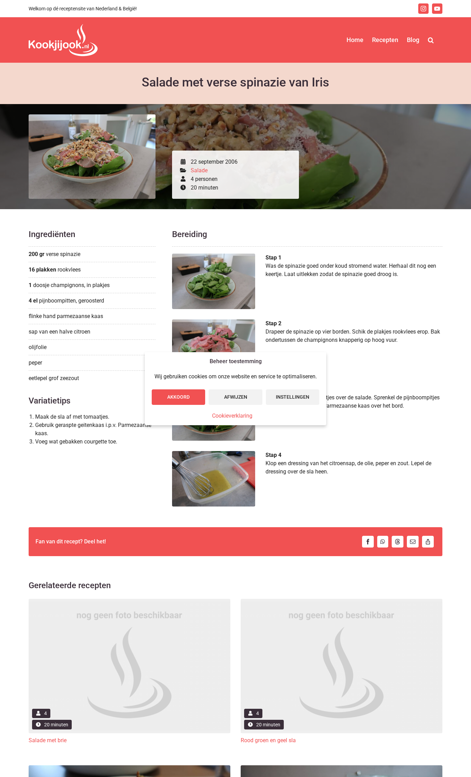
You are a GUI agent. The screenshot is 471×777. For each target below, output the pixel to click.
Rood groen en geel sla (268, 740)
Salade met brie (48, 740)
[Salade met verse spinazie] (92, 117)
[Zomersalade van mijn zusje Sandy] (129, 768)
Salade (199, 170)
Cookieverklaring (232, 415)
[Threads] (397, 541)
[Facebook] (367, 541)
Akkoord (178, 397)
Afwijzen (235, 397)
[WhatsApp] (382, 541)
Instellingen (292, 397)
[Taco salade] (341, 768)
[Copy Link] (427, 541)
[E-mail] (412, 541)
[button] (431, 40)
